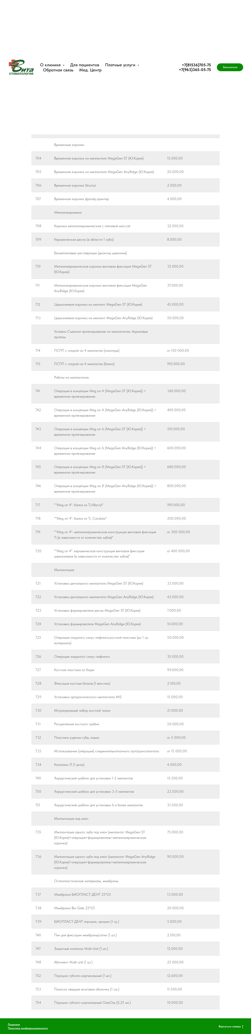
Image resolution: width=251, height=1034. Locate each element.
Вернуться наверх (230, 1026)
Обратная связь (58, 69)
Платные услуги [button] (120, 64)
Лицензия (14, 1024)
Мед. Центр (90, 69)
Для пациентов (84, 64)
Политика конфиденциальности (28, 1028)
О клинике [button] (51, 64)
